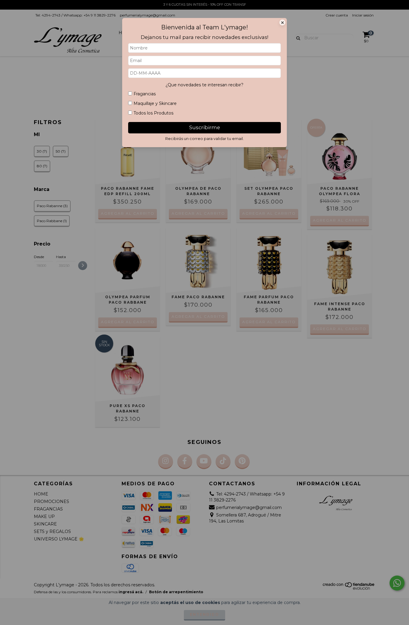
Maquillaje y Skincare (155, 103)
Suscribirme (204, 127)
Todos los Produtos (153, 113)
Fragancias (145, 94)
